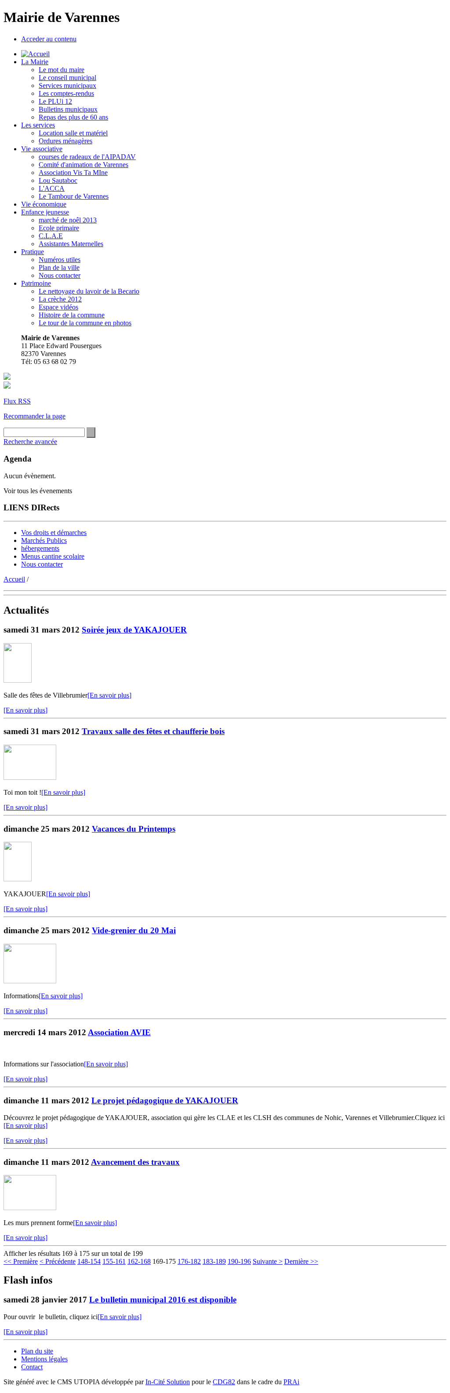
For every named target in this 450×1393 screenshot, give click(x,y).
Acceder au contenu (48, 39)
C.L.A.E (51, 236)
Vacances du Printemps (133, 828)
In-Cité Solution (167, 1382)
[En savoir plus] (109, 695)
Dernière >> (301, 1261)
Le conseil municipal (67, 77)
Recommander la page (34, 416)
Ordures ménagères (65, 141)
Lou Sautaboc (58, 180)
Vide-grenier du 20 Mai (134, 930)
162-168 (139, 1261)
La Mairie (34, 61)
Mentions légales (44, 1359)
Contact (32, 1367)
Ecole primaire (59, 228)
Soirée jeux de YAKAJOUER (134, 629)
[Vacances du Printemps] (18, 879)
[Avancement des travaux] (30, 1207)
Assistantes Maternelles (71, 243)
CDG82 (224, 1382)
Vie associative (41, 149)
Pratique (32, 251)
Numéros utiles (59, 259)
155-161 (114, 1261)
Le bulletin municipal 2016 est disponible (162, 1299)
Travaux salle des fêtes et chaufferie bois (153, 731)
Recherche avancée (30, 441)
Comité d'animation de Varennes (83, 164)
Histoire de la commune (72, 315)
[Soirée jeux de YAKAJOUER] (18, 680)
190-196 (239, 1261)
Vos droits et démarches (54, 532)
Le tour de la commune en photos (85, 323)
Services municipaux (67, 85)
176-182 (189, 1261)
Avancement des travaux (135, 1162)
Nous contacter (59, 275)
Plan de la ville (59, 267)
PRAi (291, 1382)
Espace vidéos (58, 307)
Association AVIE (119, 1032)
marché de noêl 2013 (68, 220)
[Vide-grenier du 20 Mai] (30, 981)
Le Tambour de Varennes (74, 196)
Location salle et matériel (73, 133)
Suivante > (268, 1261)
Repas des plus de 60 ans (73, 117)
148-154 (89, 1261)
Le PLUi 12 (55, 101)
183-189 (214, 1261)
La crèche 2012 (60, 299)
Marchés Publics (44, 540)
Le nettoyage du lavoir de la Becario (89, 291)
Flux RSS (17, 401)
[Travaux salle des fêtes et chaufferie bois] (30, 777)
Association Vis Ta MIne (73, 172)
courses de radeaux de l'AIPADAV (87, 156)
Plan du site (37, 1351)
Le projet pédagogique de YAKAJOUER (164, 1100)
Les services (38, 125)
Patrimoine (36, 283)
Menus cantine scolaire (52, 556)
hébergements (40, 548)
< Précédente (58, 1261)
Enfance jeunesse (45, 212)
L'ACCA (52, 188)
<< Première (21, 1261)
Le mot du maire (61, 69)
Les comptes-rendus (66, 93)
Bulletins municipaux (68, 109)
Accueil (14, 579)
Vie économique (43, 204)
